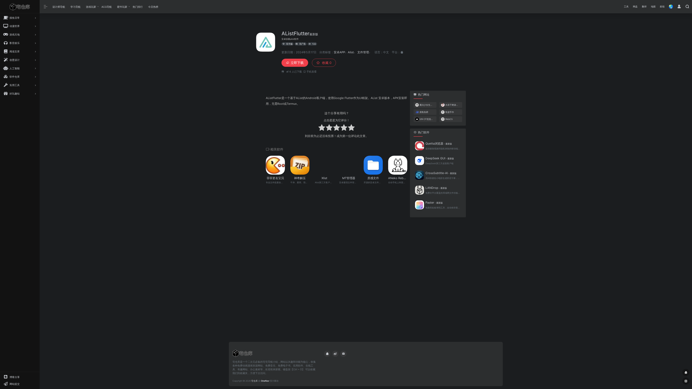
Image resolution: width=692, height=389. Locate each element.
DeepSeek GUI (439, 158)
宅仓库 (254, 380)
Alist (351, 52)
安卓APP (339, 52)
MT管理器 (348, 178)
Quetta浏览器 (438, 143)
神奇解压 (300, 178)
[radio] (321, 128)
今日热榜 (153, 6)
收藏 (326, 63)
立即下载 (297, 63)
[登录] (679, 7)
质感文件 (373, 178)
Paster (434, 202)
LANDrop (436, 188)
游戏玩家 (91, 6)
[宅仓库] (242, 354)
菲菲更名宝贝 (275, 178)
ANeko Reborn (397, 178)
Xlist (324, 178)
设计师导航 (58, 6)
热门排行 (138, 6)
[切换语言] (670, 7)
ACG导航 (106, 6)
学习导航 (75, 6)
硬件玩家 (122, 6)
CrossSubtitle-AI (440, 173)
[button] (626, 6)
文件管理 (363, 52)
